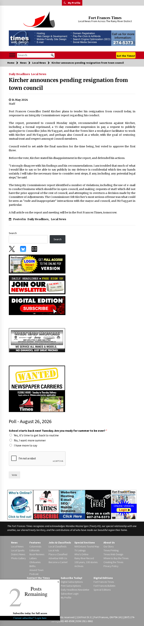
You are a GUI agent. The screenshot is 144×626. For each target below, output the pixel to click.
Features (35, 542)
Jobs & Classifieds (60, 542)
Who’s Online (81, 554)
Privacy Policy (111, 566)
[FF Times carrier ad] (37, 388)
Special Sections (84, 542)
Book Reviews (36, 554)
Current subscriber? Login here (30, 618)
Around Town (36, 570)
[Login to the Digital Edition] (124, 504)
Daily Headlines (19, 74)
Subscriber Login (70, 593)
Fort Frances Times (105, 18)
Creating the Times (113, 562)
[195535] (37, 340)
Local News (38, 74)
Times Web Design (113, 554)
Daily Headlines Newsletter (75, 589)
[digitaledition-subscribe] (37, 305)
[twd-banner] (72, 38)
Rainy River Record (84, 558)
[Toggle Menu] (12, 55)
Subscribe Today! (71, 578)
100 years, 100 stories (86, 562)
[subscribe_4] (37, 284)
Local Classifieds (57, 546)
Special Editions (102, 589)
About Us (109, 542)
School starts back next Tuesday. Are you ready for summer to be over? (58, 430)
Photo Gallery (18, 558)
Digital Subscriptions (72, 582)
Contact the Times (38, 578)
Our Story (109, 546)
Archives (78, 566)
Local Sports (17, 550)
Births (32, 566)
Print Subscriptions (71, 585)
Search (13, 233)
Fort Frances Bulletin (104, 585)
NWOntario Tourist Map (86, 546)
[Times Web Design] (72, 504)
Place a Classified (58, 554)
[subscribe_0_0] (37, 263)
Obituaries (34, 562)
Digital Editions (103, 578)
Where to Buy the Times (116, 558)
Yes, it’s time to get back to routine (36, 435)
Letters (33, 558)
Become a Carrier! (58, 562)
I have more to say (25, 445)
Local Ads (54, 550)
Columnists (35, 546)
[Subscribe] (46, 504)
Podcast (33, 574)
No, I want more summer (30, 440)
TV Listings (80, 550)
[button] (65, 2)
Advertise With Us (58, 558)
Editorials (34, 550)
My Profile (74, 2)
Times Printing (111, 550)
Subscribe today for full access (30, 613)
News (14, 542)
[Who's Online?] (20, 504)
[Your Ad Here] (98, 504)
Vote (14, 475)
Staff (12, 103)
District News (18, 554)
